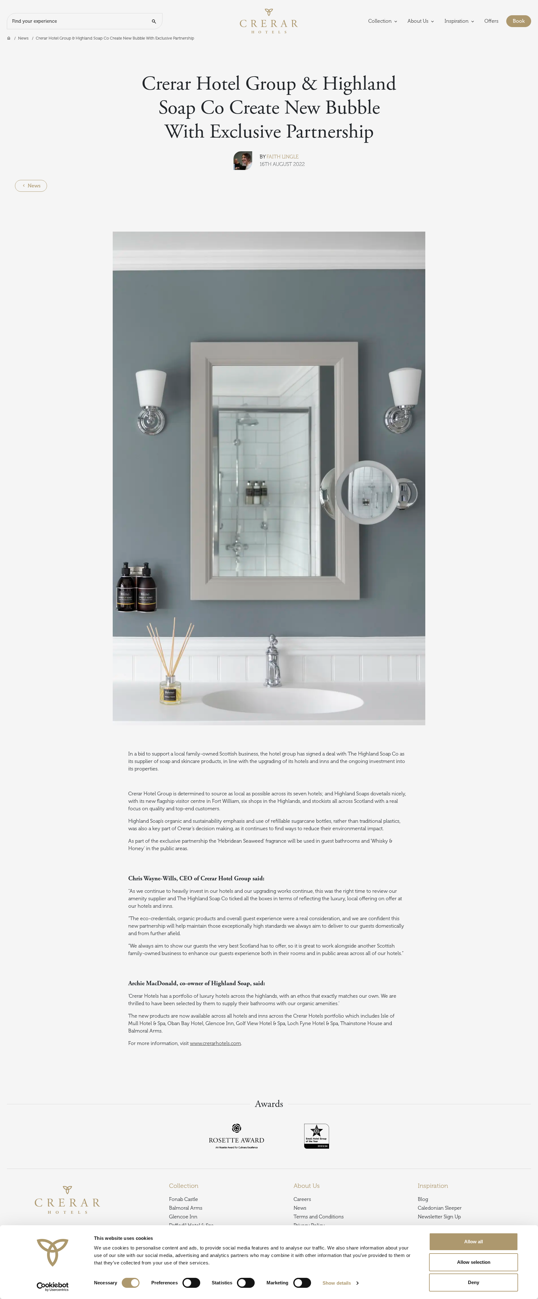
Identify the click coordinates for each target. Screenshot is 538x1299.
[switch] (191, 1283)
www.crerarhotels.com (215, 1043)
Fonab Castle (183, 1199)
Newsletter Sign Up (439, 1217)
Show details (337, 1283)
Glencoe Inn (183, 1217)
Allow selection (473, 1262)
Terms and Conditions (319, 1217)
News (23, 38)
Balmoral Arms (185, 1208)
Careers (302, 1199)
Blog (423, 1199)
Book (522, 21)
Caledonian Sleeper (440, 1208)
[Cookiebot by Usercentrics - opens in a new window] (53, 1287)
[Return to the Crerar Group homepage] (269, 21)
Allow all (473, 1241)
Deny (473, 1282)
